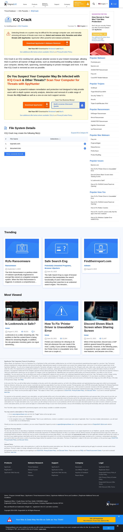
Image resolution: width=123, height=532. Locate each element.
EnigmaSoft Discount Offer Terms (107, 483)
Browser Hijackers (52, 268)
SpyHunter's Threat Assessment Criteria (38, 495)
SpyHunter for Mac (57, 469)
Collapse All (84, 133)
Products (34, 4)
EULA (52, 52)
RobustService (95, 147)
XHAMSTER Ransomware (99, 70)
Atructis (93, 99)
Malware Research (45, 4)
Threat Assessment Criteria (93, 450)
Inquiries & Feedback (81, 472)
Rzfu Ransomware (17, 261)
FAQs (22, 379)
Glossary (30, 475)
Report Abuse (79, 475)
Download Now (97, 34)
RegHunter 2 (8, 469)
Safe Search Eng (56, 261)
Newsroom (78, 467)
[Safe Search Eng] (61, 248)
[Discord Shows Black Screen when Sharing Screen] (101, 311)
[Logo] (10, 4)
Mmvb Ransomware (97, 117)
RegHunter (55, 475)
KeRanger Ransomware (98, 113)
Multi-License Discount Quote (63, 105)
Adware (87, 266)
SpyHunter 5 (55, 467)
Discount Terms (91, 390)
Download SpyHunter (33, 105)
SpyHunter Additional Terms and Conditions (64, 495)
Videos (30, 472)
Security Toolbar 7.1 (97, 95)
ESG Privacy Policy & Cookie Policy (107, 478)
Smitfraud (94, 88)
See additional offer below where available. (34, 52)
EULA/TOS (68, 390)
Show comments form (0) (14, 154)
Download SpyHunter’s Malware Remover (44, 43)
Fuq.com (93, 74)
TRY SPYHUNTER (96, 519)
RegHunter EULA (104, 469)
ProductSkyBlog (96, 155)
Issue (7, 328)
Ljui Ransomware (96, 129)
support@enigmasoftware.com (65, 424)
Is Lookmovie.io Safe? (98, 180)
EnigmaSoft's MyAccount (100, 424)
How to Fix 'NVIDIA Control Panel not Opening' (102, 185)
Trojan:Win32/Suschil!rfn (98, 91)
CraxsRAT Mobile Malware (99, 77)
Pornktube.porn (95, 62)
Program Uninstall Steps (17, 495)
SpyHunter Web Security (11, 472)
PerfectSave (95, 151)
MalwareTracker (33, 469)
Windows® (52, 49)
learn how (7, 392)
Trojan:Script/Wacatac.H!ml (99, 103)
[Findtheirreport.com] (101, 248)
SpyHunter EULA (104, 467)
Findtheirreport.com (97, 261)
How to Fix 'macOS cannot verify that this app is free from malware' (104, 212)
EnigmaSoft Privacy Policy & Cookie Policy (107, 473)
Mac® (61, 49)
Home (25, 4)
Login (115, 4)
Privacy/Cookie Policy (64, 52)
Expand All (75, 133)
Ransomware (10, 266)
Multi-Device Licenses (79, 4)
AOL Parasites (23, 11)
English (103, 4)
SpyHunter (7, 467)
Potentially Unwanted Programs (58, 266)
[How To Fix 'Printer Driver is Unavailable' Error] (61, 311)
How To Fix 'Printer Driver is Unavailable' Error (103, 170)
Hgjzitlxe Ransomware (98, 125)
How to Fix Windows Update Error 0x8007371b (101, 218)
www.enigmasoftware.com (20, 414)
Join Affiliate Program (81, 469)
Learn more (42, 529)
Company (67, 4)
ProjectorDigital (95, 143)
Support (56, 4)
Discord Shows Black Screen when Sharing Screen (102, 175)
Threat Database (10, 11)
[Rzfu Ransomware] (22, 248)
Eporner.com (95, 66)
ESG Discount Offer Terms (107, 487)
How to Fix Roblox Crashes (99, 208)
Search (93, 4)
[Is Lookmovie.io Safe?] (22, 311)
